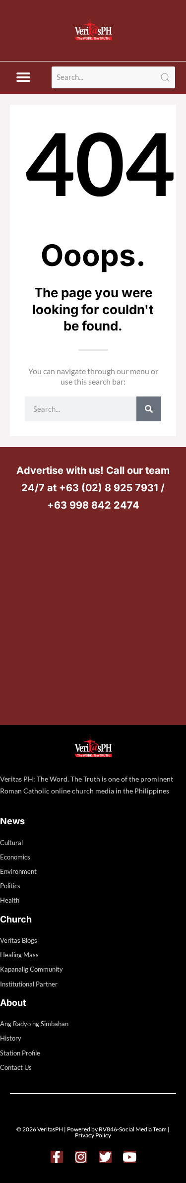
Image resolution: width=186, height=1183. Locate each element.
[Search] (148, 408)
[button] (23, 77)
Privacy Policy (93, 1135)
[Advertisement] (93, 617)
